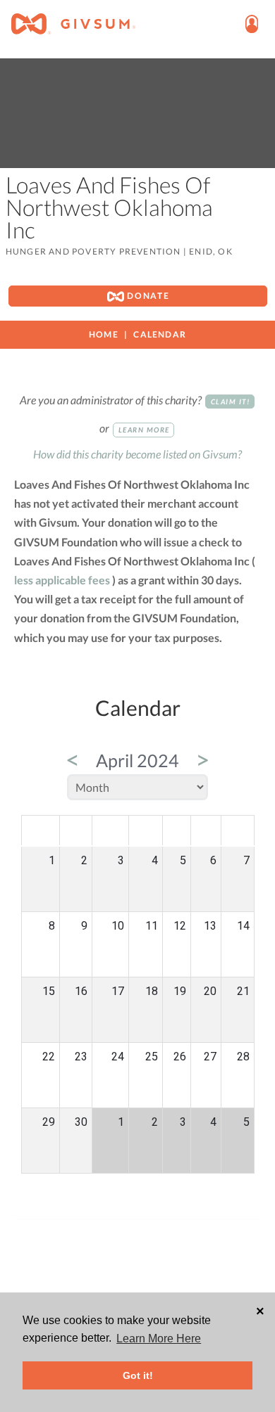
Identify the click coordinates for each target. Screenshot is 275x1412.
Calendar (159, 334)
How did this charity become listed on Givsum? (137, 454)
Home (103, 334)
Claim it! (230, 401)
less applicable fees (62, 579)
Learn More (144, 429)
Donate (147, 295)
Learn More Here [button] (158, 1338)
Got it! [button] (138, 1375)
